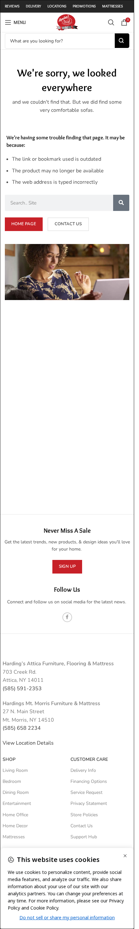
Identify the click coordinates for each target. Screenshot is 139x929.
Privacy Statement (88, 803)
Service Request (86, 792)
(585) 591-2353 (22, 688)
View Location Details (29, 743)
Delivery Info (83, 770)
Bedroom (12, 781)
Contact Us (81, 826)
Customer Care (89, 759)
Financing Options (88, 781)
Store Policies (84, 815)
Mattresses (14, 837)
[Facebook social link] (67, 617)
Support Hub (83, 837)
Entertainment (17, 803)
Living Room (15, 770)
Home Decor (15, 826)
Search (122, 40)
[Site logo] (67, 22)
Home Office (15, 815)
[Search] (111, 22)
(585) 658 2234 (22, 728)
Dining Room (16, 792)
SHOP (9, 759)
